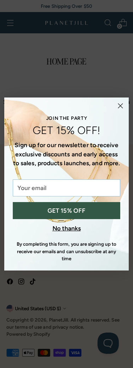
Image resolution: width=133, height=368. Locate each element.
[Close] (120, 105)
